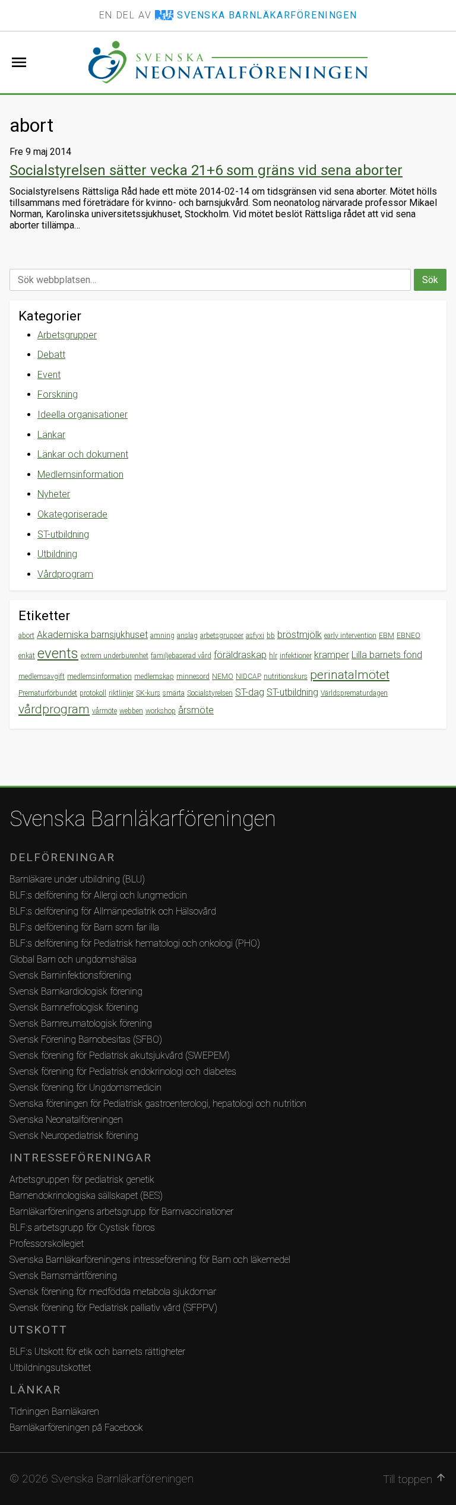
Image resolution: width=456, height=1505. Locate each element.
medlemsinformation (99, 676)
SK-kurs (148, 693)
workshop (160, 711)
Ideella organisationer (82, 414)
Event (49, 374)
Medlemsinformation (80, 474)
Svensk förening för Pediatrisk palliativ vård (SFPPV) (113, 1307)
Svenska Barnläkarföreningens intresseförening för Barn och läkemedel (150, 1259)
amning (162, 635)
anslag (187, 635)
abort (26, 635)
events (57, 653)
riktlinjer (121, 693)
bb (271, 635)
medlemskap (154, 676)
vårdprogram (54, 709)
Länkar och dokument (82, 454)
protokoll (93, 693)
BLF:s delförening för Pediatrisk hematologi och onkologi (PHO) (135, 943)
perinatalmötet (350, 675)
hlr (273, 656)
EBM (386, 635)
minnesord (193, 676)
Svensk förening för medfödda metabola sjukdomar (113, 1291)
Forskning (57, 394)
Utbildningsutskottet (50, 1367)
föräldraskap (240, 655)
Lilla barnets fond (387, 655)
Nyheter (53, 494)
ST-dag (249, 692)
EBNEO (408, 635)
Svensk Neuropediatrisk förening (74, 1135)
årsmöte (196, 710)
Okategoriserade (72, 514)
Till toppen (414, 1479)
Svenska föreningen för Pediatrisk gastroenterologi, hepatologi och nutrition (158, 1103)
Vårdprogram (65, 574)
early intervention (350, 635)
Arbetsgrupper (67, 335)
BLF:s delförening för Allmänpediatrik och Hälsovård (113, 911)
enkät (26, 656)
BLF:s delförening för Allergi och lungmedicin (98, 895)
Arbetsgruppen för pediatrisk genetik (82, 1179)
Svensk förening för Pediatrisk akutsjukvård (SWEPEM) (120, 1055)
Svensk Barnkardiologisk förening (76, 991)
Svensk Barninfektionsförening (70, 975)
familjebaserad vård (181, 656)
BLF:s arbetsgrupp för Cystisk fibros (82, 1227)
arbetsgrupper (221, 635)
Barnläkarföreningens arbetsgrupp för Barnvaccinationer (121, 1211)
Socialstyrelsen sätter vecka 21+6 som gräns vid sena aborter (206, 170)
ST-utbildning (63, 534)
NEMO (222, 676)
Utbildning (57, 554)
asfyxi (255, 635)
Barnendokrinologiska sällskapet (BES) (86, 1195)
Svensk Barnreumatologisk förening (81, 1023)
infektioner (296, 656)
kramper (331, 655)
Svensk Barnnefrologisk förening (74, 1007)
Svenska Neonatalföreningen (66, 1119)
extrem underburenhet (114, 656)
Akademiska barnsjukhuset (92, 634)
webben (131, 711)
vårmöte (104, 711)
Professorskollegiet (47, 1243)
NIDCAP (248, 676)
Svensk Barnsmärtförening (63, 1275)
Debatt (51, 354)
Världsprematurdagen (354, 693)
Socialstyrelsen (210, 693)
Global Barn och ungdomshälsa (73, 959)
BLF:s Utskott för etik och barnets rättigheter (97, 1351)
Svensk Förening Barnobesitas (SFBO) (86, 1039)
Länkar (51, 434)
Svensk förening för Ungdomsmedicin (86, 1087)
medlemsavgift (41, 676)
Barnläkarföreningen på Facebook (76, 1427)
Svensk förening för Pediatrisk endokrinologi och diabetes (123, 1071)
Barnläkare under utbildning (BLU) (77, 879)
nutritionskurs (286, 676)
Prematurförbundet (47, 693)
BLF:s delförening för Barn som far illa (84, 927)
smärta (174, 693)
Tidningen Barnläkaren (54, 1411)
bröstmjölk (299, 634)
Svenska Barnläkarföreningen (143, 819)
